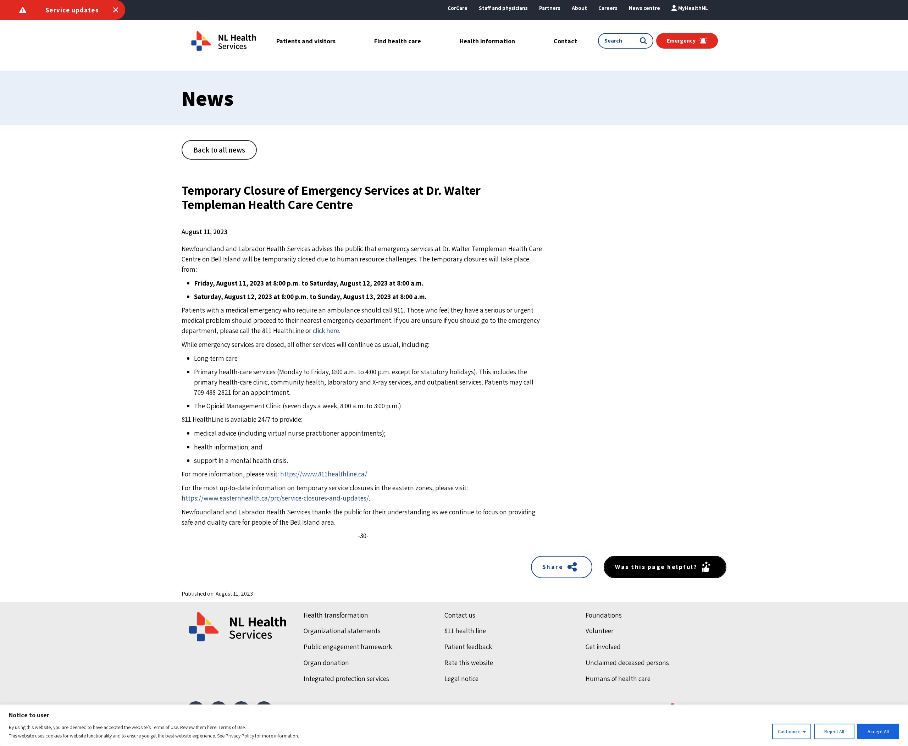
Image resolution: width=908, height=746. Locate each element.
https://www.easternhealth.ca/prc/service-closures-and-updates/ (275, 498)
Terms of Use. (232, 727)
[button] (579, 8)
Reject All (834, 731)
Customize (789, 731)
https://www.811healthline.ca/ (323, 474)
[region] (454, 725)
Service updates (72, 10)
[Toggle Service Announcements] (115, 10)
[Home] (238, 626)
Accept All (878, 731)
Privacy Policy (240, 736)
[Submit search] (645, 40)
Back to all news (219, 150)
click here (326, 330)
